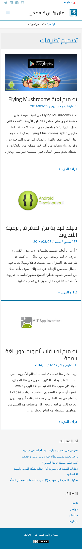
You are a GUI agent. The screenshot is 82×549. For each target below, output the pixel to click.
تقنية (58, 242)
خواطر (74, 509)
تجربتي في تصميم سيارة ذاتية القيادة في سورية (50, 450)
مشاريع (56, 106)
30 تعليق (71, 365)
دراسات (73, 515)
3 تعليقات (70, 106)
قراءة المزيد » (67, 169)
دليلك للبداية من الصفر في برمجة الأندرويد (41, 231)
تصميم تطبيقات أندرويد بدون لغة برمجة (41, 354)
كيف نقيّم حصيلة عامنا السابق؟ (60, 462)
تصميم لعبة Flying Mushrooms (42, 99)
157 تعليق (70, 242)
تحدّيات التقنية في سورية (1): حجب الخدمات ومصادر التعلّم (44, 480)
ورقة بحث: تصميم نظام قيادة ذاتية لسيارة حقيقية (49, 456)
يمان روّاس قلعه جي (47, 13)
